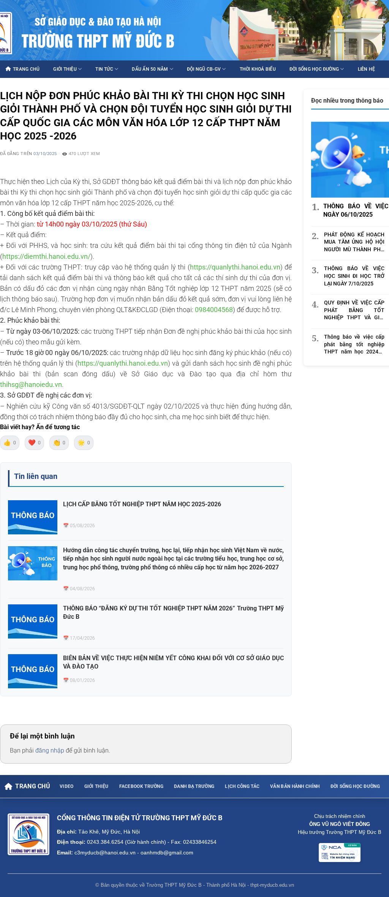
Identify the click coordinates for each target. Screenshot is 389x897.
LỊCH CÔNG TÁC (242, 786)
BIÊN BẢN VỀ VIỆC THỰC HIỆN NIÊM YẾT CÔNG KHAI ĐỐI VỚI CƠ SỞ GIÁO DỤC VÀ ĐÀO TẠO (173, 662)
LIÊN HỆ (366, 69)
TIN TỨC (104, 69)
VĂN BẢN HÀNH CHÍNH (294, 786)
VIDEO (67, 786)
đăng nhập (49, 750)
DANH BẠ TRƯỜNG (194, 786)
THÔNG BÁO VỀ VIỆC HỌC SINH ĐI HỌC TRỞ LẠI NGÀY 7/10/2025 (354, 275)
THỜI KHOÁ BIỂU (258, 69)
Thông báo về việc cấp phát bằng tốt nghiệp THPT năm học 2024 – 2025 (354, 345)
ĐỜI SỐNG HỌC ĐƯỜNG (314, 69)
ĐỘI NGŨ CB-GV (204, 69)
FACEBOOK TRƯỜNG (141, 786)
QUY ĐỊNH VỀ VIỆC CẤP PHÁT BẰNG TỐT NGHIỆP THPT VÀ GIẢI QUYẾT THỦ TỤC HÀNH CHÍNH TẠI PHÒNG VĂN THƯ (354, 311)
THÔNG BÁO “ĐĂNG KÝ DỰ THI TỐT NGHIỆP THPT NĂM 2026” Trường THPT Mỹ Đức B (173, 612)
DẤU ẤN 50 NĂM (150, 69)
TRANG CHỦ (26, 69)
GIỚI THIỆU (64, 69)
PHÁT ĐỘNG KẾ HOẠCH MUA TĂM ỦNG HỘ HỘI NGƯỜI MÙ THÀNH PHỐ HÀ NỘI (354, 242)
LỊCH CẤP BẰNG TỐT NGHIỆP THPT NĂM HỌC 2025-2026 (142, 504)
